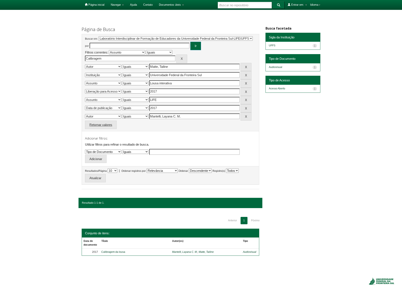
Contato (148, 4)
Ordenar (183, 170)
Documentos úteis (170, 4)
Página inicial (96, 4)
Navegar (116, 4)
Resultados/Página (96, 170)
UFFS (272, 45)
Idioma (314, 4)
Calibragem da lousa (113, 251)
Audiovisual (249, 251)
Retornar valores (100, 124)
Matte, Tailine (206, 251)
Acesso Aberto (277, 88)
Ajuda (133, 4)
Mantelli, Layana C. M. (184, 251)
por (87, 45)
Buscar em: (91, 38)
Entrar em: (297, 4)
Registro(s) (219, 170)
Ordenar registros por (133, 170)
